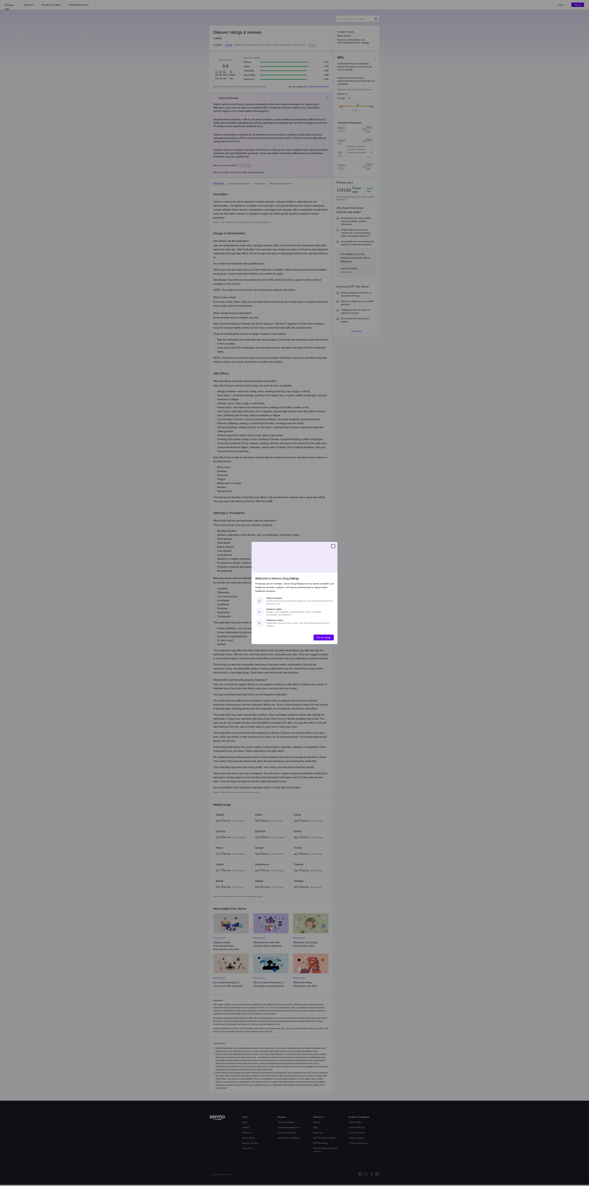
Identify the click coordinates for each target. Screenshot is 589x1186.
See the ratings (324, 637)
